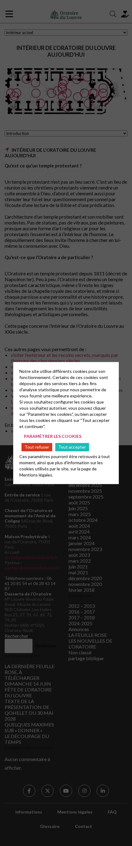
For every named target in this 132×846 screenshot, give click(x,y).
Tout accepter (72, 447)
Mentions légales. (36, 474)
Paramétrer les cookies (52, 435)
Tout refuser (37, 447)
